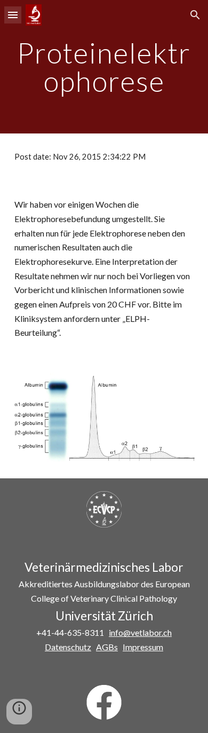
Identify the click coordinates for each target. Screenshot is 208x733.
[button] (13, 14)
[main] (104, 67)
